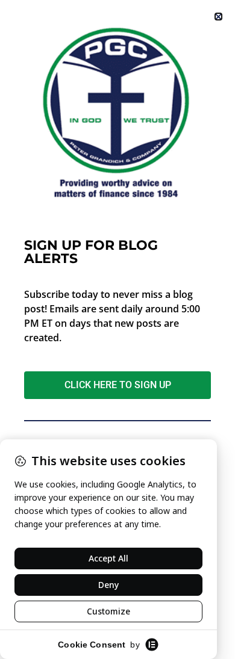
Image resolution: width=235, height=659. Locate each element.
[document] (117, 329)
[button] (218, 16)
